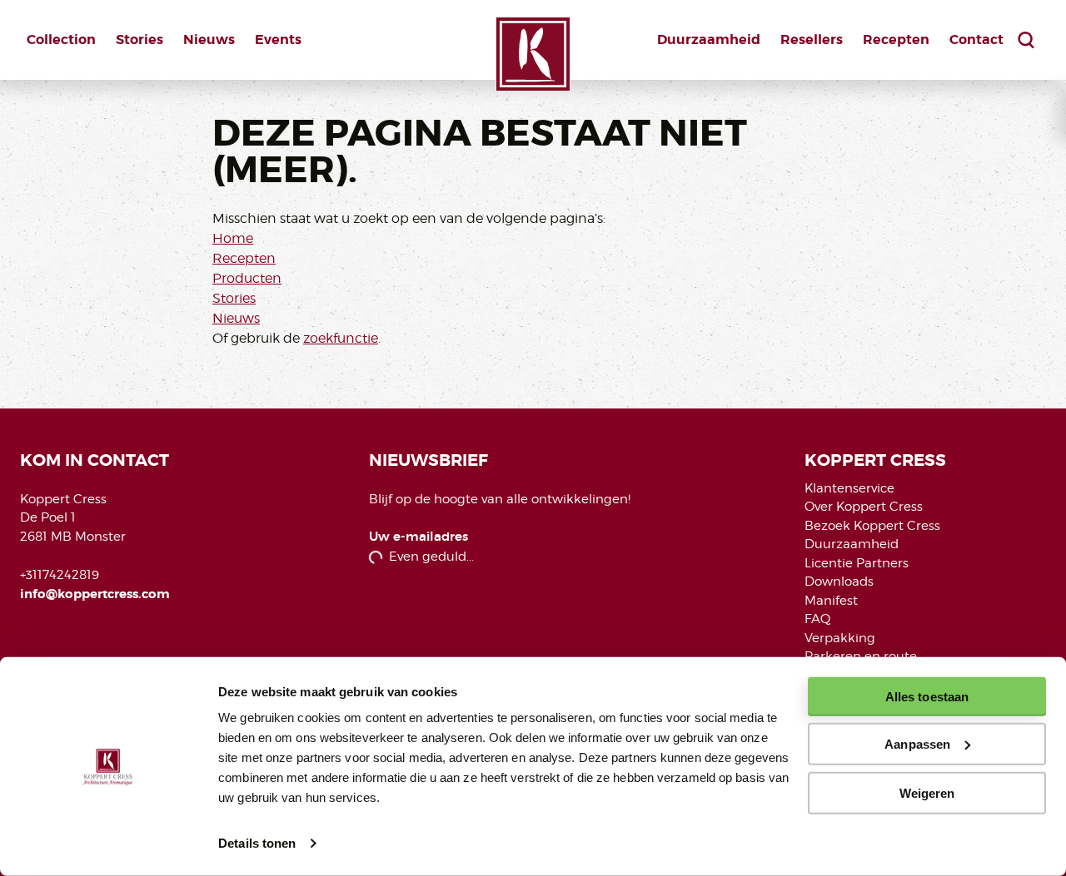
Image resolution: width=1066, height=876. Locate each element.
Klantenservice (849, 488)
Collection (61, 39)
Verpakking (839, 638)
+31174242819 (59, 574)
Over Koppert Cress (863, 506)
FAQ (817, 618)
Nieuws (209, 39)
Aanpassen (917, 744)
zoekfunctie (340, 338)
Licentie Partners (856, 563)
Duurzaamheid (708, 39)
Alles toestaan (927, 697)
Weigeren (927, 792)
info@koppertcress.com (95, 594)
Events (278, 39)
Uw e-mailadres (418, 537)
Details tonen (257, 843)
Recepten (896, 39)
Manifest (831, 600)
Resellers (811, 39)
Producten (246, 278)
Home (232, 238)
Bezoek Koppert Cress (872, 525)
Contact (976, 39)
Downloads (839, 581)
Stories (139, 39)
